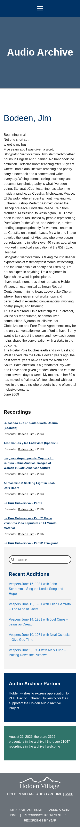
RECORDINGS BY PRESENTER (45, 815)
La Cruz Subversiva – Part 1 (23, 503)
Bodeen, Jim (26, 434)
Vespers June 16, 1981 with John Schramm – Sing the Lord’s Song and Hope (36, 588)
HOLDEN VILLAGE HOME (26, 809)
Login (69, 794)
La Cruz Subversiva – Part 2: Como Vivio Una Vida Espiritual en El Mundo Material (30, 522)
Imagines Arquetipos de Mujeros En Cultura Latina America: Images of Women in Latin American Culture (29, 462)
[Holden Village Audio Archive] (40, 786)
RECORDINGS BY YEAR (40, 820)
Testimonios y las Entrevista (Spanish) (31, 443)
